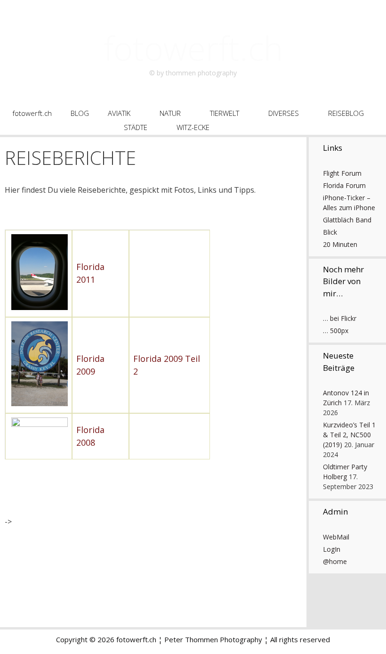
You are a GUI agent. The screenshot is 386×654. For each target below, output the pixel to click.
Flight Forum (342, 173)
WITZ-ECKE (193, 127)
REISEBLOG (346, 113)
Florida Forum (344, 185)
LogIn (331, 549)
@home (335, 561)
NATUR (170, 113)
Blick (330, 232)
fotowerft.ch (193, 48)
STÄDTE (135, 127)
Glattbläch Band (347, 219)
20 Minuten (340, 244)
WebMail (336, 536)
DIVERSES (283, 113)
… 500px (335, 330)
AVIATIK (119, 113)
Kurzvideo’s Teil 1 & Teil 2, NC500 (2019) (349, 434)
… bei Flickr (339, 318)
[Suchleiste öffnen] (257, 127)
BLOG (80, 113)
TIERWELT (224, 113)
